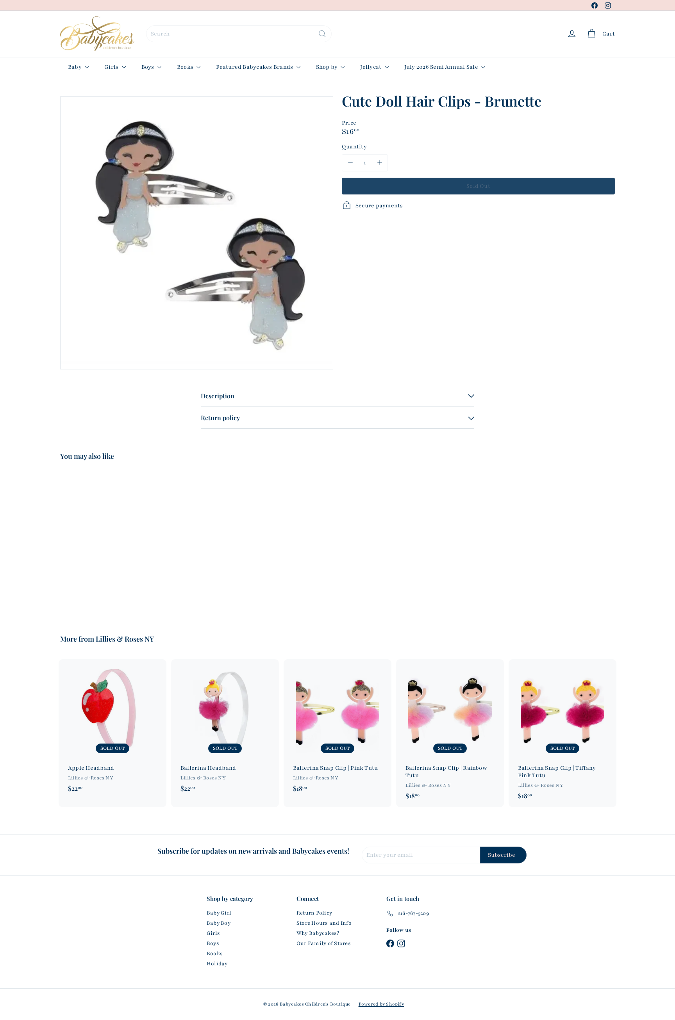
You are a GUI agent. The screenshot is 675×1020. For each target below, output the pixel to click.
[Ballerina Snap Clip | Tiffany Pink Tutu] (562, 733)
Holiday (217, 963)
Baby (75, 67)
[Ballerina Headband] (225, 729)
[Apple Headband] (112, 729)
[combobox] (239, 33)
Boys (148, 67)
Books (186, 67)
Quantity (354, 146)
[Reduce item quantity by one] (350, 162)
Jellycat (371, 67)
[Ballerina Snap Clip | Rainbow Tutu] (450, 733)
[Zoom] (197, 233)
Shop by (327, 67)
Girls (112, 67)
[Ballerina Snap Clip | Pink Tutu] (337, 729)
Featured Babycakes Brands (255, 67)
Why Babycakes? (317, 933)
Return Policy (314, 913)
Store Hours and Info (324, 923)
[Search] (322, 33)
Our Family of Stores (323, 943)
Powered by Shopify (381, 1004)
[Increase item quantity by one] (379, 162)
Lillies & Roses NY (125, 639)
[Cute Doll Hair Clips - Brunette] (103, 542)
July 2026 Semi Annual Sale (441, 67)
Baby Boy (218, 923)
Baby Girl (219, 913)
